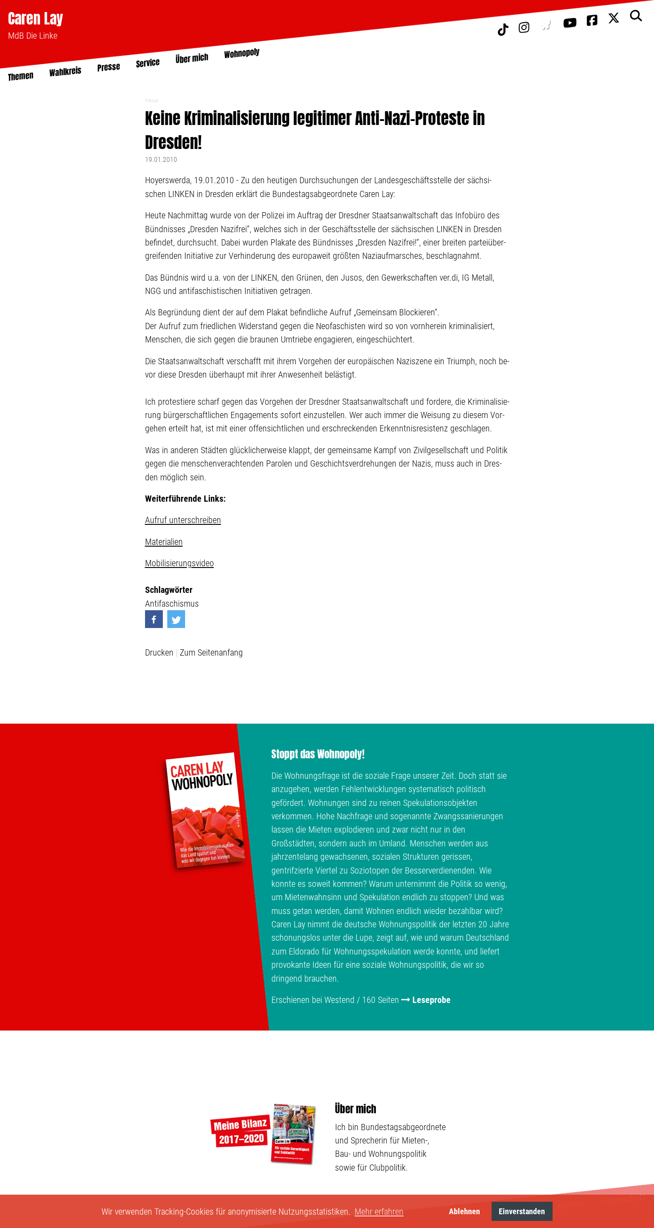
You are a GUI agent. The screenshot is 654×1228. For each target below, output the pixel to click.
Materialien (164, 541)
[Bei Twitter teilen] (176, 619)
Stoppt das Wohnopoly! (317, 754)
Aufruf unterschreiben (183, 520)
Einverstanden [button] (522, 1211)
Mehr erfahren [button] (379, 1211)
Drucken (159, 652)
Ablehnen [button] (464, 1211)
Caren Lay (35, 18)
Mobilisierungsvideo (179, 563)
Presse (151, 101)
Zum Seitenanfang (211, 652)
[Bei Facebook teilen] (154, 619)
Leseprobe (431, 999)
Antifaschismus (172, 603)
